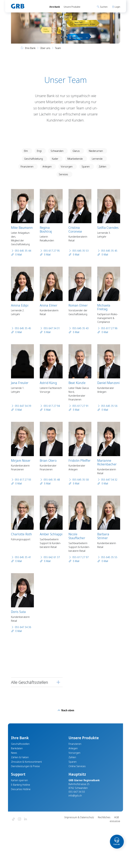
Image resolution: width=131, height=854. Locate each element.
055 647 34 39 (23, 406)
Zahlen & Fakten (20, 757)
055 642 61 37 (52, 557)
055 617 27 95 (52, 250)
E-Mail (18, 254)
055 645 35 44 (23, 250)
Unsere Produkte (72, 6)
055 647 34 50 (77, 791)
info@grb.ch (75, 795)
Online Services (77, 766)
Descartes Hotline (21, 789)
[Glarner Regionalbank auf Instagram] (19, 819)
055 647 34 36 (23, 627)
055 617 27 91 (80, 406)
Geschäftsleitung (33, 158)
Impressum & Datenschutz (79, 817)
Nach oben (67, 710)
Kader (55, 158)
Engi (39, 151)
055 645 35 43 (80, 328)
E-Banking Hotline (20, 784)
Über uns (45, 48)
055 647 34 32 (109, 479)
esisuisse (115, 821)
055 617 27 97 (80, 557)
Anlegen (47, 166)
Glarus (76, 151)
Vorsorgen (67, 166)
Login (117, 6)
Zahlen (102, 166)
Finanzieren (27, 166)
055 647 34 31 (52, 328)
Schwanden (57, 151)
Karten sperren (19, 780)
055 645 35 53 (80, 250)
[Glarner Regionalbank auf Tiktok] (13, 819)
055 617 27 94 (52, 406)
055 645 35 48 (52, 479)
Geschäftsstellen (20, 744)
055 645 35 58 (80, 479)
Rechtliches (104, 817)
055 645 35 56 (109, 406)
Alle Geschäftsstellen (29, 682)
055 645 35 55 (109, 557)
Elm (26, 151)
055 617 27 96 (109, 328)
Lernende (97, 158)
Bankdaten (17, 748)
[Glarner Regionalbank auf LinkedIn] (25, 819)
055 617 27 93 (23, 479)
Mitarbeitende (75, 158)
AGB (116, 817)
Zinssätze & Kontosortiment (26, 761)
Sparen (86, 166)
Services (63, 174)
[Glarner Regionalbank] (27, 6)
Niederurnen (96, 151)
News (14, 753)
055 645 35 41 (23, 557)
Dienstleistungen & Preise (25, 766)
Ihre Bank (54, 6)
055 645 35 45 (109, 250)
